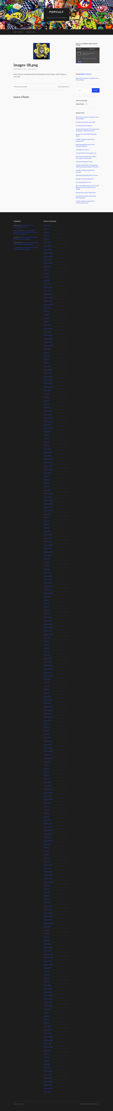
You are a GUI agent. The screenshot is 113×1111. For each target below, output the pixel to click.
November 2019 (48, 504)
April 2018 (47, 569)
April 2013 (47, 775)
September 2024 (48, 304)
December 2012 (48, 789)
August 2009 (47, 926)
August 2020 (47, 473)
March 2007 (47, 1026)
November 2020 (48, 462)
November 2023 (48, 339)
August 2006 (47, 1050)
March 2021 (47, 449)
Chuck (15, 247)
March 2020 (47, 490)
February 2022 (48, 411)
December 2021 (48, 418)
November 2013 (48, 751)
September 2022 (48, 387)
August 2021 (47, 431)
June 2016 (47, 644)
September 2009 (48, 923)
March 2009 (47, 944)
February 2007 (48, 1030)
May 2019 (46, 524)
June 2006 (47, 1057)
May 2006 (46, 1061)
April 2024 (47, 321)
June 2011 (47, 851)
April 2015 (47, 693)
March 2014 (47, 737)
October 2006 (48, 1043)
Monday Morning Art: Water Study (86, 192)
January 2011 (47, 868)
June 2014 (47, 727)
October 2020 (48, 466)
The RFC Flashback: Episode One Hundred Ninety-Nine (85, 202)
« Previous (20, 87)
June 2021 (47, 438)
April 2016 (47, 651)
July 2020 (46, 476)
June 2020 (47, 479)
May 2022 (46, 400)
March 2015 (47, 696)
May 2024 (46, 318)
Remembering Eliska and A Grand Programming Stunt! (85, 145)
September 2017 (48, 593)
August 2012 (47, 803)
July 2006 (46, 1054)
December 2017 (48, 583)
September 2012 (48, 799)
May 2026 (46, 235)
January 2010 (47, 909)
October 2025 (48, 259)
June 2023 (47, 356)
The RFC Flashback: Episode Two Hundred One (85, 140)
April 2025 (47, 280)
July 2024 (46, 311)
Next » (63, 87)
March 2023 (47, 366)
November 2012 (48, 792)
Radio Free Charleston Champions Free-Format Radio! (87, 118)
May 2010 (46, 896)
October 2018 (48, 548)
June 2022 (47, 397)
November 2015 (48, 669)
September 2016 (48, 634)
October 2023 (48, 342)
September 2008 (48, 964)
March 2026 (47, 242)
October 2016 (48, 631)
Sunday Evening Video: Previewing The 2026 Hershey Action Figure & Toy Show (87, 166)
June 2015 (47, 686)
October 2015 (48, 672)
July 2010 (46, 889)
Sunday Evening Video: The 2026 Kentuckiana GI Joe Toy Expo (25, 238)
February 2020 (48, 493)
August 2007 (47, 1009)
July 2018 (46, 559)
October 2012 (48, 796)
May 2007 (46, 1019)
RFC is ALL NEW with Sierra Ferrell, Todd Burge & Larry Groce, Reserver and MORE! (87, 187)
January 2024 (47, 332)
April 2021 (47, 445)
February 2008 (48, 988)
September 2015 (48, 676)
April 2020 (47, 486)
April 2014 (47, 734)
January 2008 (47, 992)
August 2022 (47, 390)
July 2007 (46, 1012)
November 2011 (48, 834)
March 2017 (47, 614)
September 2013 (48, 758)
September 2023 (48, 345)
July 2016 (46, 641)
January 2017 (47, 620)
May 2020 (46, 483)
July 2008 (46, 971)
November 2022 (48, 380)
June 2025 (47, 273)
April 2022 (47, 404)
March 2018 (47, 572)
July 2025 (46, 270)
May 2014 (46, 730)
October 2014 (48, 713)
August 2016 (47, 638)
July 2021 (46, 435)
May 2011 (46, 854)
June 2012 (47, 810)
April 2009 (47, 940)
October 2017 (48, 590)
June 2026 (47, 232)
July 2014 (46, 724)
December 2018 (48, 541)
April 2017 (47, 610)
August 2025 (47, 266)
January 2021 (47, 455)
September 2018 (48, 552)
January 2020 (47, 497)
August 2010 (47, 885)
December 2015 (48, 665)
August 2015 (47, 679)
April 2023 (47, 363)
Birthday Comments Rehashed (84, 179)
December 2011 (48, 830)
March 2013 (47, 779)
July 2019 (46, 517)
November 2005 (48, 1081)
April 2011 (47, 858)
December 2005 (48, 1078)
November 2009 (48, 916)
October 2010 (48, 878)
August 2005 (47, 1091)
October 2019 (48, 507)
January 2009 (47, 950)
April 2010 (47, 899)
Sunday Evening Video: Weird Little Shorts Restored (86, 196)
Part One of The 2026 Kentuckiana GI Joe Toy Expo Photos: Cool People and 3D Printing (25, 232)
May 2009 (46, 937)
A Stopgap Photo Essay (82, 149)
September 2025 (48, 263)
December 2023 (48, 335)
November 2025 (48, 256)
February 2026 (48, 246)
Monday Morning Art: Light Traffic (85, 122)
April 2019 (47, 528)
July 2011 (46, 847)
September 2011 (48, 841)
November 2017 (48, 586)
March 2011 (47, 861)
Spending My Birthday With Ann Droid (87, 175)
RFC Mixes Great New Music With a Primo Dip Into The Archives (86, 157)
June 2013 (47, 768)
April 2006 (47, 1064)
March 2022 (47, 407)
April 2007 (47, 1023)
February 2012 (48, 823)
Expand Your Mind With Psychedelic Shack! (86, 135)
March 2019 (47, 531)
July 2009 (46, 930)
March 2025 (47, 284)
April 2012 (47, 816)
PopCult (56, 11)
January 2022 (47, 414)
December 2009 (48, 913)
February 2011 (48, 865)
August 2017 (47, 596)
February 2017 (48, 617)
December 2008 (48, 954)
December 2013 (48, 748)
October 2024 (48, 301)
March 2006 (47, 1067)
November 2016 (48, 627)
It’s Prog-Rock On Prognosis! (84, 125)
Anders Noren (90, 1104)
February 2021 (48, 452)
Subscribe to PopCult (84, 74)
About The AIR (31, 32)
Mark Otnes (16, 230)
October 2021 (48, 424)
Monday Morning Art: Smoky (84, 161)
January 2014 (47, 744)
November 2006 (48, 1040)
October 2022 (48, 383)
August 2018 (47, 555)
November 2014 (48, 710)
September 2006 (48, 1047)
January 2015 (47, 703)
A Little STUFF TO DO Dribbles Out (86, 153)
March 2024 (47, 325)
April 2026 (47, 239)
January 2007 (47, 1033)
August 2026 (47, 225)
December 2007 (48, 995)
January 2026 (47, 249)
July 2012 (46, 806)
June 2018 (47, 562)
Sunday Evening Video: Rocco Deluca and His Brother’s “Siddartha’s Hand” (87, 130)
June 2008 (47, 975)
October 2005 (48, 1085)
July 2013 (46, 765)
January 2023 (47, 373)
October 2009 (48, 920)
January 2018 (47, 579)
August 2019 (47, 514)
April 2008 (47, 982)
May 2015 (46, 689)
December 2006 (48, 1036)
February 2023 (48, 369)
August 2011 (47, 844)
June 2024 (47, 314)
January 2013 (47, 785)
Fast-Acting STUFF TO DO (83, 182)
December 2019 (48, 500)
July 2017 (46, 600)
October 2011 (48, 837)
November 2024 (48, 297)
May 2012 (46, 813)
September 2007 (48, 1006)
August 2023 (47, 349)
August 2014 (47, 720)
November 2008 (48, 957)
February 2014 (48, 741)
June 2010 (47, 892)
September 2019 (48, 510)
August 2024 (47, 308)
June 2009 (47, 933)
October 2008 (48, 961)
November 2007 (48, 999)
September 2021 (48, 428)
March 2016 (47, 655)
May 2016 (46, 648)
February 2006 (48, 1071)
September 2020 (48, 469)
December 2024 (48, 294)
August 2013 (47, 761)
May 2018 (46, 565)
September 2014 (48, 717)
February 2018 (48, 576)
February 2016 (48, 658)
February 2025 (48, 287)
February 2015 (48, 700)
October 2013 (48, 755)
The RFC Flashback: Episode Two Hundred (85, 171)
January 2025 (47, 290)
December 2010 (48, 871)
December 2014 (48, 706)
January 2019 (47, 538)
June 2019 (47, 521)
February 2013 (48, 782)
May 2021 (46, 442)
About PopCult (18, 32)
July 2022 (46, 394)
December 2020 (48, 459)
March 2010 (47, 902)
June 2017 (47, 603)
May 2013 (46, 772)
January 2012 (47, 827)
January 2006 (47, 1074)
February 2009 (48, 947)
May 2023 (46, 359)
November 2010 (48, 875)
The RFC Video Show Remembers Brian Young (23, 226)
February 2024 (48, 328)
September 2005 (48, 1088)
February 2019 (48, 535)
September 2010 (48, 882)
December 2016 (48, 624)
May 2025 (46, 277)
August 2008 (47, 968)
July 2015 (46, 682)
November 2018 (48, 545)
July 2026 (46, 229)
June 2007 (47, 1016)
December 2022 (48, 376)
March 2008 (47, 985)
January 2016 (47, 662)
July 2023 (46, 352)
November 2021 (48, 421)
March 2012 (47, 820)
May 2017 (46, 607)
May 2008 (46, 978)
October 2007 (48, 1002)
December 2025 (48, 253)
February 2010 (48, 906)
